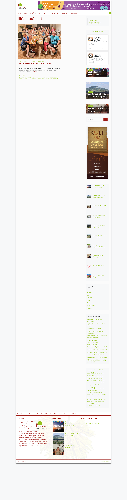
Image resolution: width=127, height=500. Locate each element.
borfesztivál (97, 373)
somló (56, 78)
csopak (94, 378)
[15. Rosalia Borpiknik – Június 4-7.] (89, 267)
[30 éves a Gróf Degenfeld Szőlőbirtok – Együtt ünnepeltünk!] (89, 247)
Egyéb (89, 300)
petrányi (98, 394)
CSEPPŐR (46, 13)
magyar (34, 78)
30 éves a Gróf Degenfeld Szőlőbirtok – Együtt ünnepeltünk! (100, 246)
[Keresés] (105, 119)
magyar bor (101, 388)
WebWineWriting (90, 405)
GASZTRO (55, 13)
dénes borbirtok (42, 77)
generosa (103, 380)
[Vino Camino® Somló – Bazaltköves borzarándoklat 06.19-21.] (89, 227)
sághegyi (52, 78)
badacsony (23, 77)
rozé (96, 397)
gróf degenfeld (90, 382)
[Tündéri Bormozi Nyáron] (97, 112)
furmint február (96, 380)
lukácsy (30, 78)
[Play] (90, 39)
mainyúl (89, 390)
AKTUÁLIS (33, 13)
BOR (40, 13)
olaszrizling (90, 394)
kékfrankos (95, 385)
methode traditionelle (92, 392)
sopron (95, 399)
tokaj (95, 401)
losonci (88, 388)
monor (38, 78)
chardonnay (89, 378)
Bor (88, 295)
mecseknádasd (94, 390)
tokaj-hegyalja (101, 401)
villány (92, 403)
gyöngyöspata (98, 382)
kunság (25, 78)
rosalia (92, 397)
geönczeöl (49, 77)
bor (32, 77)
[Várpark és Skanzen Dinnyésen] (89, 277)
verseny (89, 403)
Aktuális (89, 290)
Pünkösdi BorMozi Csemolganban (97, 349)
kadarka (102, 382)
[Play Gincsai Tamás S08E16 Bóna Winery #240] (90, 55)
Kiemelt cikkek (91, 305)
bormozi (35, 77)
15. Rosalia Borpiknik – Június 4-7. (97, 352)
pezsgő (47, 78)
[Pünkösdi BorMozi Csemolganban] (89, 257)
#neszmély (89, 370)
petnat (94, 394)
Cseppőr (23, 75)
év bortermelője (97, 405)
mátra (100, 392)
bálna (95, 376)
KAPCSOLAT (73, 13)
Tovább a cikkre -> (35, 71)
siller (88, 399)
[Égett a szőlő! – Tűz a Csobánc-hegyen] (97, 98)
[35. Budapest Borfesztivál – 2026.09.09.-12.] (97, 76)
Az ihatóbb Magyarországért (91, 423)
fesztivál (101, 378)
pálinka (89, 397)
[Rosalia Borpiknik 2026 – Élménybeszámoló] (89, 237)
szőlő (105, 399)
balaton (28, 77)
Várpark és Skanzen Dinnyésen (96, 355)
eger (97, 378)
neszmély (42, 78)
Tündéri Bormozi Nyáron (100, 205)
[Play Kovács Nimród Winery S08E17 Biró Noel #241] (90, 39)
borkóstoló (102, 373)
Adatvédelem (105, 461)
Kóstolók (89, 308)
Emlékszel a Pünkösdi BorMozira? (35, 63)
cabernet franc (100, 376)
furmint (89, 380)
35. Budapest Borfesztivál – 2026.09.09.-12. (69, 424)
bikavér (88, 373)
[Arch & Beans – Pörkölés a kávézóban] (89, 217)
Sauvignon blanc (102, 397)
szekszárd (100, 399)
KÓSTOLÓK (64, 13)
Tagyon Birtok (90, 401)
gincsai (54, 77)
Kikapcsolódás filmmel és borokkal (97, 357)
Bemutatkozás (22, 13)
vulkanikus (102, 403)
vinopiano (97, 403)
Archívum (90, 292)
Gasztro (89, 303)
